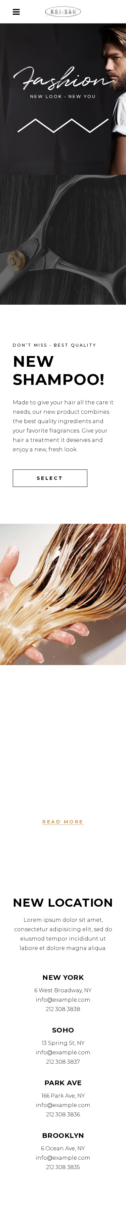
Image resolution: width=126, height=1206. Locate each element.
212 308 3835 (63, 1167)
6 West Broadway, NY (63, 990)
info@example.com (63, 1000)
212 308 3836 (63, 1114)
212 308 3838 (63, 1009)
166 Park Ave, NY (63, 1096)
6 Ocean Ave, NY (63, 1148)
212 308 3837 (63, 1062)
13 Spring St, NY (63, 1043)
